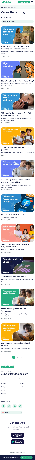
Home (3, 7)
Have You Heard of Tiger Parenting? (17, 81)
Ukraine (3, 394)
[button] (11, 412)
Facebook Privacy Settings (13, 214)
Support (3, 384)
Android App (22, 387)
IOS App (21, 384)
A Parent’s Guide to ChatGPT (14, 277)
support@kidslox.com (14, 374)
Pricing (3, 387)
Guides (3, 390)
